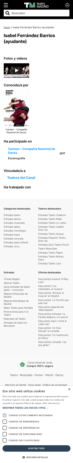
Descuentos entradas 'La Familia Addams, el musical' (53, 315)
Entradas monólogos (15, 230)
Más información (51, 403)
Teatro (14, 375)
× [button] (69, 389)
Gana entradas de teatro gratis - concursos (17, 288)
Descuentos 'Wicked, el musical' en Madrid (51, 294)
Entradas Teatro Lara (49, 263)
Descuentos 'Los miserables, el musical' (50, 287)
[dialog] (36, 424)
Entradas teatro (12, 215)
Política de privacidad (55, 385)
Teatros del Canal (21, 178)
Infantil (49, 375)
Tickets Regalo (12, 279)
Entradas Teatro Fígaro (50, 252)
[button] (36, 407)
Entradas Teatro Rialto (50, 218)
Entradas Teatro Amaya (51, 233)
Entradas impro (12, 234)
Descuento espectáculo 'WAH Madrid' (51, 308)
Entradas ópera (12, 226)
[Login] (67, 5)
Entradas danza (12, 218)
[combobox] (39, 13)
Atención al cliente (15, 385)
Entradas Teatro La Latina (52, 222)
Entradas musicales (14, 222)
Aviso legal (34, 385)
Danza (59, 375)
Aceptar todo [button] (36, 448)
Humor (38, 375)
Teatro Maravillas (47, 248)
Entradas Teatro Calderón (52, 215)
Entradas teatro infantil (16, 242)
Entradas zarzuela (13, 238)
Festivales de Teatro (14, 318)
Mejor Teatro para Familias (18, 307)
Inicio (7, 27)
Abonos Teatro (12, 282)
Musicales (26, 375)
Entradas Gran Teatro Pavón (53, 244)
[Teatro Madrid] (36, 5)
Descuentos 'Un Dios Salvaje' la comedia (49, 329)
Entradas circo (11, 246)
